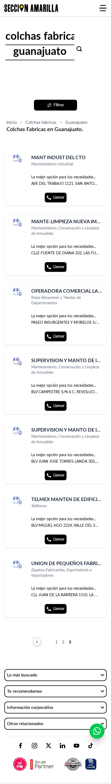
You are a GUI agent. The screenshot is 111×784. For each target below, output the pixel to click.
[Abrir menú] (103, 8)
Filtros (59, 105)
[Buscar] (79, 49)
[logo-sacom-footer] (55, 759)
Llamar (58, 197)
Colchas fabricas (41, 122)
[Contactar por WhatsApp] (97, 731)
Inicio (11, 122)
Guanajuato (76, 122)
